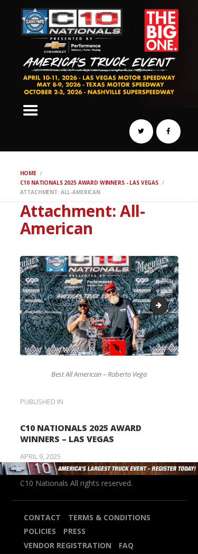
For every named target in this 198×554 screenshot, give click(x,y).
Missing (164, 305)
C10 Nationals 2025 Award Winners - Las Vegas (89, 182)
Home (28, 173)
